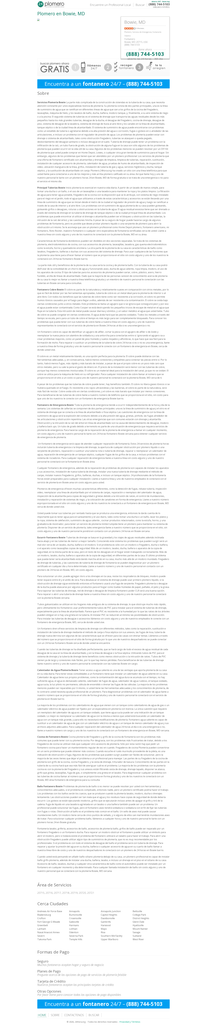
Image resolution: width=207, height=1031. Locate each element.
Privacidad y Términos (129, 1021)
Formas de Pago (53, 952)
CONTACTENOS (74, 1015)
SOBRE (55, 1015)
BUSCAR (94, 1015)
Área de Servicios (54, 885)
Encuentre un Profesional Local (110, 5)
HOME (42, 1015)
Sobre (43, 93)
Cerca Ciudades (52, 903)
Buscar (140, 5)
